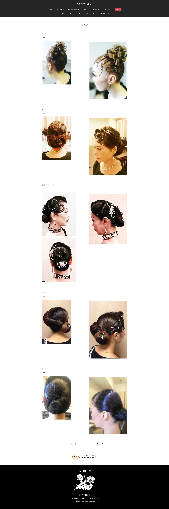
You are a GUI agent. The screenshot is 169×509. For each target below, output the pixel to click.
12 (44, 372)
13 (44, 296)
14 (44, 188)
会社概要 (96, 10)
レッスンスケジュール (86, 13)
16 (44, 112)
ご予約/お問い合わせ (105, 13)
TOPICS (118, 10)
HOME (50, 10)
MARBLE (84, 494)
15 (44, 37)
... (107, 444)
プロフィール (107, 10)
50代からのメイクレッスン (66, 13)
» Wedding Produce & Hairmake (84, 501)
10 (102, 444)
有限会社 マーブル (80, 498)
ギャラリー (60, 10)
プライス (86, 10)
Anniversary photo (74, 10)
